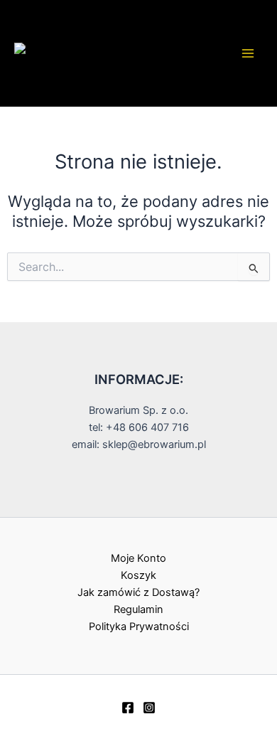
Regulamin (138, 609)
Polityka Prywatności (139, 626)
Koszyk (138, 575)
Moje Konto (138, 558)
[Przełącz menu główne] (248, 53)
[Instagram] (149, 707)
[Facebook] (127, 707)
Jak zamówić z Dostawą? (138, 592)
